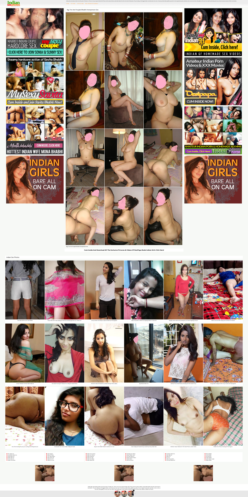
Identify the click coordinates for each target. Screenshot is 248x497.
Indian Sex (168, 456)
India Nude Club (50, 457)
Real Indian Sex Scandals (91, 3)
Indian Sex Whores (91, 455)
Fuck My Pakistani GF (170, 460)
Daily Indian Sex (11, 456)
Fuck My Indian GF (130, 456)
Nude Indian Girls (90, 460)
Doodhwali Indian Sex (12, 455)
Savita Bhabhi (209, 457)
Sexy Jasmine (208, 456)
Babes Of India (50, 455)
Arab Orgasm (50, 453)
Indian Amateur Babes (131, 457)
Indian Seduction (90, 456)
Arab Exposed (169, 455)
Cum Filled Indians (51, 456)
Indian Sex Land (50, 460)
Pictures (73, 3)
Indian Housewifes (170, 459)
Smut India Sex (11, 459)
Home (67, 3)
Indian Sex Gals (90, 457)
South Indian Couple (210, 459)
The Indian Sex (11, 453)
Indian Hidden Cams (131, 455)
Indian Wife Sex (11, 457)
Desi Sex (168, 457)
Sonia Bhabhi (208, 455)
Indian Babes (129, 459)
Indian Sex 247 (50, 459)
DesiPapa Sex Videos (131, 453)
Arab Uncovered (130, 460)
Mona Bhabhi (209, 453)
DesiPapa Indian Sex (170, 453)
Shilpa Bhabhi (209, 460)
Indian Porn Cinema (91, 453)
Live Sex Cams (80, 3)
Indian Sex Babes (90, 459)
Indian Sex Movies (11, 460)
